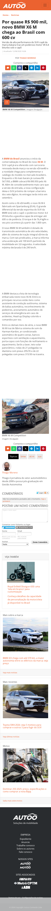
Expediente (25, 838)
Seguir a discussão (46, 493)
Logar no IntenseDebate (8, 527)
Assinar (5, 541)
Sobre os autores (25, 848)
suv (39, 456)
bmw (23, 456)
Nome (4, 531)
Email (20, 531)
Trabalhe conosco (25, 845)
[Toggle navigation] (45, 5)
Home (5, 15)
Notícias (15, 15)
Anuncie (25, 842)
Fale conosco (25, 851)
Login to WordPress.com (24, 527)
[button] (8, 67)
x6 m (31, 456)
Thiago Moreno (28, 58)
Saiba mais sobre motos (12, 800)
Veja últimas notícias (11, 736)
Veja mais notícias (10, 672)
